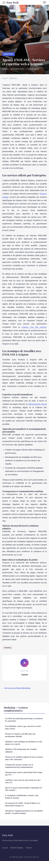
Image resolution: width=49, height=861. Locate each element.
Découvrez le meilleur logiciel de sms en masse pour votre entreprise (24, 758)
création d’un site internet (34, 327)
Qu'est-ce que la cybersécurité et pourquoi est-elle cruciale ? (24, 788)
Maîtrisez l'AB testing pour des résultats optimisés (21, 750)
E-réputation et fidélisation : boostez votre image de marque (22, 796)
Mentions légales (16, 848)
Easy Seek (10, 2)
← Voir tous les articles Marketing (16, 688)
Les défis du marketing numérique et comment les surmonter (24, 719)
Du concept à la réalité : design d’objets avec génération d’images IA (22, 804)
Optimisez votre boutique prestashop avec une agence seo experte (23, 742)
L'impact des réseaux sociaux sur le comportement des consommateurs (19, 765)
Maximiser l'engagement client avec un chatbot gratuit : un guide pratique (24, 812)
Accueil (4, 78)
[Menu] (44, 2)
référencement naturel (37, 404)
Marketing (8, 54)
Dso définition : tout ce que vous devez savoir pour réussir (23, 727)
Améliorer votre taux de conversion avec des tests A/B (22, 781)
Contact (29, 848)
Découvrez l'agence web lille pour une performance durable (20, 735)
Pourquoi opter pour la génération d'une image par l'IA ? (23, 773)
